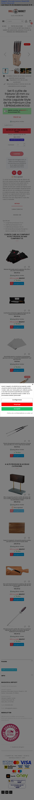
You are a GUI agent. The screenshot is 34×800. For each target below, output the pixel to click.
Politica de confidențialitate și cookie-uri (20, 413)
